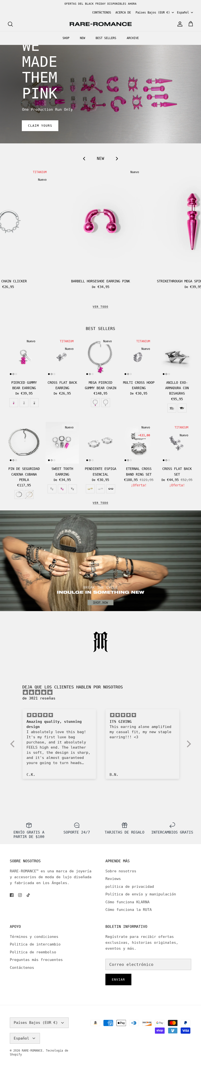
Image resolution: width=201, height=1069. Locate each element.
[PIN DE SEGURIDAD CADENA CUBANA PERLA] (24, 443)
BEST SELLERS (106, 38)
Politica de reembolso (33, 952)
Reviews (113, 879)
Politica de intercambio (35, 944)
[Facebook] (11, 895)
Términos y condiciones (34, 936)
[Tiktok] (28, 895)
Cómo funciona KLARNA (127, 902)
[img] (103, 692)
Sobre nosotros (120, 871)
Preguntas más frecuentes (36, 960)
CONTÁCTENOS (101, 12)
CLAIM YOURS (40, 125)
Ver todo (100, 503)
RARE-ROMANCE (32, 1050)
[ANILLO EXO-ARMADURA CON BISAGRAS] (177, 356)
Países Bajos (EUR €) (153, 12)
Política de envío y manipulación (140, 894)
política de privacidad (129, 886)
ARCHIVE (133, 38)
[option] (100, 94)
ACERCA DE (123, 12)
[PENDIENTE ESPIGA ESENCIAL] (100, 443)
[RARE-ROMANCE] (100, 24)
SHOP (66, 38)
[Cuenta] (179, 24)
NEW (82, 38)
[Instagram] (20, 895)
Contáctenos (22, 967)
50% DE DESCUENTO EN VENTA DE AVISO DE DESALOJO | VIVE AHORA (100, 4)
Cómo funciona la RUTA (128, 909)
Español (183, 12)
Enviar (118, 979)
